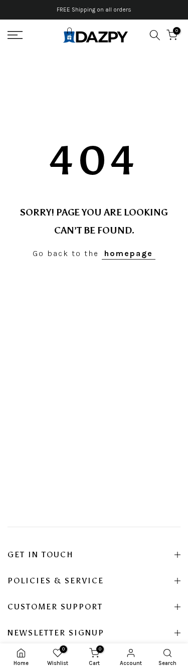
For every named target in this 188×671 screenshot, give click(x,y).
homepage (128, 253)
